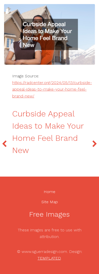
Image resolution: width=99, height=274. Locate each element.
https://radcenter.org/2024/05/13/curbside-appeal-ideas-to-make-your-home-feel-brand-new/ (52, 89)
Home (49, 191)
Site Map (49, 201)
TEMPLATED (49, 258)
